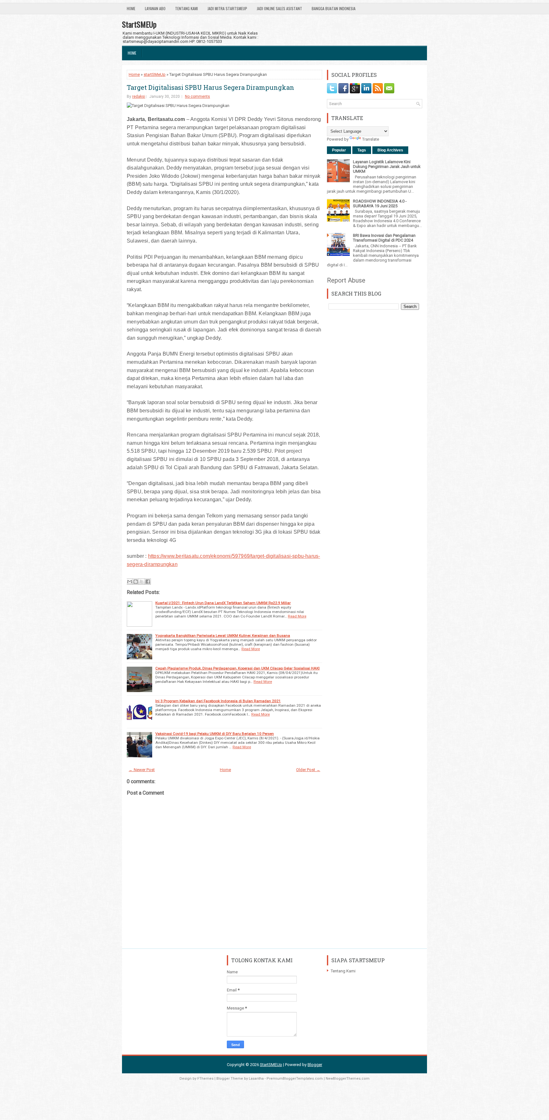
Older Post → (308, 769)
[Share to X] (142, 581)
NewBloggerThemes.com (347, 1079)
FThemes (205, 1079)
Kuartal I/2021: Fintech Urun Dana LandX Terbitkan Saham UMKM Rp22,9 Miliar (223, 603)
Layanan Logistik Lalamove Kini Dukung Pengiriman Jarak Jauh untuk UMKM (387, 166)
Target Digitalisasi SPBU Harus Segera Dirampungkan (210, 87)
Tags (361, 150)
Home (131, 8)
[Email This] (129, 581)
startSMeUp (155, 74)
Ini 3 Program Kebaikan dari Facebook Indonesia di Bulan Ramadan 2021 (218, 701)
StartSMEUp (139, 24)
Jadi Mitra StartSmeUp (227, 8)
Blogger (315, 1064)
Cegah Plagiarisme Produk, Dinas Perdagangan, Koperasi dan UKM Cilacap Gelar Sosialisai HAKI (237, 668)
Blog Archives (390, 150)
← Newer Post (142, 769)
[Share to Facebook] (148, 581)
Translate (370, 139)
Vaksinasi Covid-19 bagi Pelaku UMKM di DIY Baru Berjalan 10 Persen (214, 733)
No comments (197, 96)
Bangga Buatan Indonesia (334, 8)
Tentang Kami (186, 8)
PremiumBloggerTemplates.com (295, 1079)
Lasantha (256, 1079)
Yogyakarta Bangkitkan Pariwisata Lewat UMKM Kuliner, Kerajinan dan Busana (222, 635)
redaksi (138, 96)
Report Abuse (346, 280)
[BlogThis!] (135, 581)
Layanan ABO (155, 8)
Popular (339, 150)
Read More (297, 616)
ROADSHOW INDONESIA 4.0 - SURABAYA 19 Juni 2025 (380, 203)
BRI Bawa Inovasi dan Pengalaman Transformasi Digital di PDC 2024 (384, 238)
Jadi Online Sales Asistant (279, 8)
